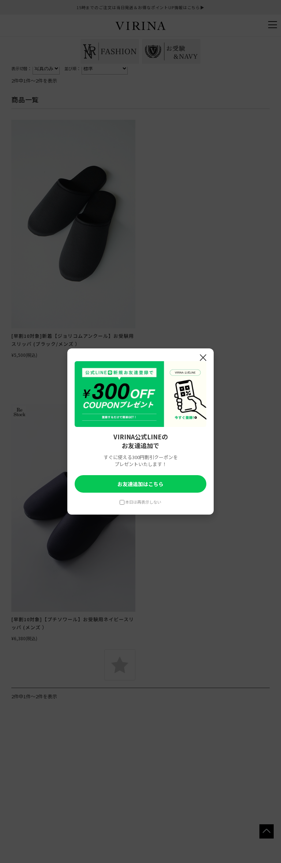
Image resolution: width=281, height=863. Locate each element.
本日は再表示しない (143, 502)
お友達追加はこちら (140, 484)
